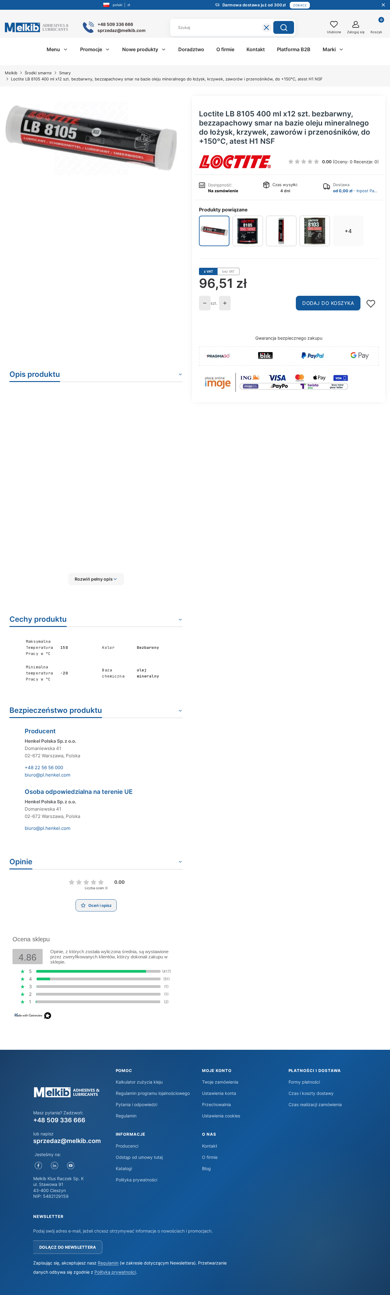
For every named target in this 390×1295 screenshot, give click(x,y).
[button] (283, 27)
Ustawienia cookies (221, 1115)
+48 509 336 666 (59, 1120)
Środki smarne (38, 72)
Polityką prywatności (115, 1272)
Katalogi (124, 1168)
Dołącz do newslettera (67, 1247)
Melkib (11, 72)
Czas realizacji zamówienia (315, 1104)
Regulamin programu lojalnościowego (153, 1093)
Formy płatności (304, 1081)
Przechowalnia (216, 1104)
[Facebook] (38, 1166)
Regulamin (126, 1115)
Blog (206, 1168)
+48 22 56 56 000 (44, 767)
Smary (65, 72)
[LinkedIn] (54, 1166)
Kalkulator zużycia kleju (139, 1081)
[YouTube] (71, 1166)
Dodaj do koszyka (328, 303)
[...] (91, 138)
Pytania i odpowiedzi (136, 1104)
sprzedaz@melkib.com (67, 1141)
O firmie (210, 1157)
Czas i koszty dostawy (311, 1093)
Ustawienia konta (219, 1093)
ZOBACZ (300, 5)
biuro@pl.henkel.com (47, 775)
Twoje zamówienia (220, 1081)
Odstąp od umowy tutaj (139, 1157)
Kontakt (209, 1145)
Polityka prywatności (136, 1179)
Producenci (127, 1145)
